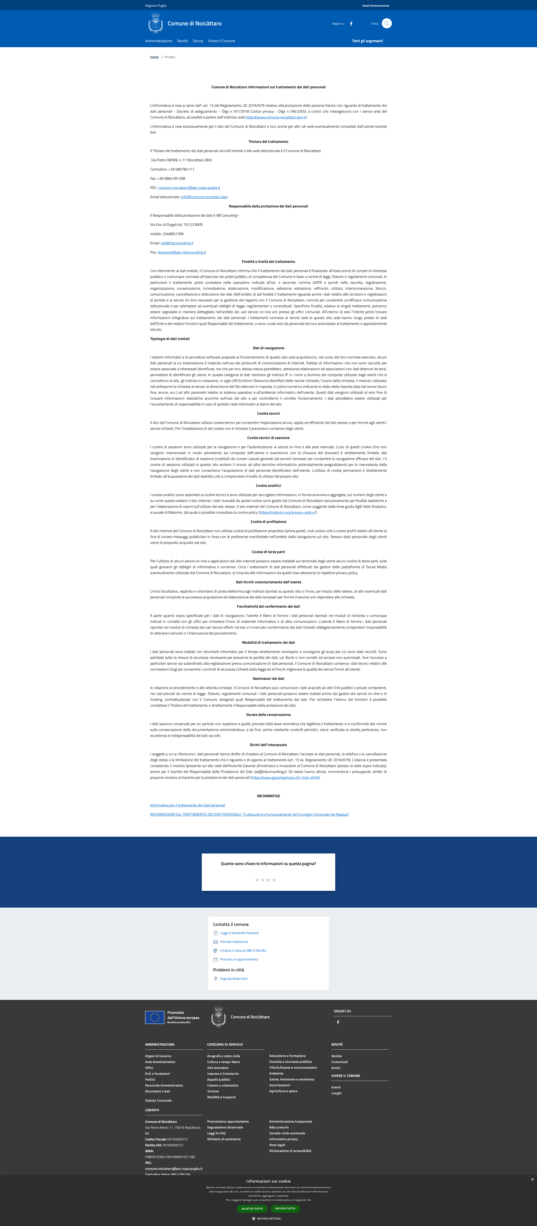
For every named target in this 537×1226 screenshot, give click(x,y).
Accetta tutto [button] (252, 1208)
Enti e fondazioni (157, 1073)
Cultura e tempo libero (223, 1061)
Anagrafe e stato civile (223, 1055)
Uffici (149, 1067)
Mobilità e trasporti (221, 1097)
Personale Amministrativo (164, 1085)
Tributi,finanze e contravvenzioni (293, 1067)
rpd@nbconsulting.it (177, 243)
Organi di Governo (158, 1055)
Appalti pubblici (218, 1079)
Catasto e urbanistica (222, 1085)
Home (154, 56)
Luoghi (336, 1093)
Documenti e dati (157, 1091)
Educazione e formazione (287, 1055)
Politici (150, 1079)
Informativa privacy (283, 1138)
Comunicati (339, 1061)
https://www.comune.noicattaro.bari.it (275, 117)
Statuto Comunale (158, 1100)
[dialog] (268, 1200)
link (309, 1200)
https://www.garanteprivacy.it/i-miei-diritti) (286, 777)
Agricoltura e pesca (283, 1090)
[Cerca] (387, 23)
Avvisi (335, 1067)
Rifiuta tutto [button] (285, 1208)
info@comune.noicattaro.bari (204, 197)
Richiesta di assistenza (224, 1138)
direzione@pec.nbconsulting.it (182, 252)
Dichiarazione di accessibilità (290, 1150)
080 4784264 (181, 1174)
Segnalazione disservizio (225, 1127)
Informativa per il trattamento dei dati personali (187, 805)
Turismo (213, 1091)
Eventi (336, 1087)
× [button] (532, 1179)
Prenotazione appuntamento (228, 1121)
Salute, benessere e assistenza (291, 1079)
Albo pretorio (279, 1127)
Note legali (277, 1144)
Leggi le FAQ (216, 1133)
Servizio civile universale (287, 1133)
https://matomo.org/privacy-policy (287, 512)
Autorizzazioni (279, 1085)
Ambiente (276, 1073)
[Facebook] (349, 23)
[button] (268, 1218)
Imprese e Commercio (223, 1073)
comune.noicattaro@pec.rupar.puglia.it (189, 187)
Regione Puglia (155, 5)
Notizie (336, 1055)
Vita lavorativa (217, 1067)
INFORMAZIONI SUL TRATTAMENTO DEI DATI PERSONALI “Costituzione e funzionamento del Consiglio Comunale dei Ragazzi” (250, 814)
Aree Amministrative (160, 1061)
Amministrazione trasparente (290, 1121)
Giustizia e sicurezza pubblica (290, 1061)
